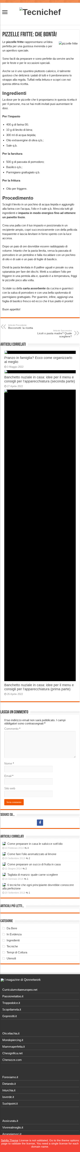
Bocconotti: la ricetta (20, 326)
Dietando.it (9, 1083)
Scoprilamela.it (11, 1009)
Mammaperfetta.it (13, 1046)
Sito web (9, 788)
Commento (12, 728)
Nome (9, 763)
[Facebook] (40, 822)
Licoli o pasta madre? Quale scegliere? (54, 333)
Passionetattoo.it (12, 996)
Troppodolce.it (11, 1003)
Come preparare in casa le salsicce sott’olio (35, 843)
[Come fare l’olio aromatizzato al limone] (3, 853)
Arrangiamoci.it (11, 1134)
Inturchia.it (8, 1090)
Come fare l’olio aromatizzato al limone (31, 854)
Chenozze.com (12, 1059)
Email (8, 776)
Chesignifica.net (12, 1053)
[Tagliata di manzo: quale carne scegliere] (3, 874)
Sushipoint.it (10, 1103)
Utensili (11, 958)
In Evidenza (14, 934)
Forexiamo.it (10, 1077)
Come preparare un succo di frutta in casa (34, 864)
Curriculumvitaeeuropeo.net (19, 989)
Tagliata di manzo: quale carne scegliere (32, 874)
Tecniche (12, 946)
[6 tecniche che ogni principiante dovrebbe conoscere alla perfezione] (3, 884)
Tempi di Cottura (17, 952)
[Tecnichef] (40, 11)
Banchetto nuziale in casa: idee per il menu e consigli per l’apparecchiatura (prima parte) (39, 687)
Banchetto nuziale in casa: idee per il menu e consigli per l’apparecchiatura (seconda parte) (39, 379)
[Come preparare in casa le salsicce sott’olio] (3, 843)
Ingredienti (13, 940)
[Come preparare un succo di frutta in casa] (3, 864)
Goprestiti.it (9, 1016)
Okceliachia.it (10, 1033)
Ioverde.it (8, 1097)
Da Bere (12, 928)
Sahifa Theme (9, 1140)
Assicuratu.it (10, 1120)
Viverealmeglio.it (12, 1127)
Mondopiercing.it (12, 1040)
